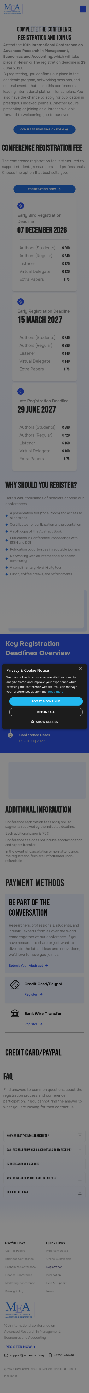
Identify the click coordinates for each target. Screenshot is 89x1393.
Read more (55, 691)
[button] (44, 721)
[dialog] (44, 696)
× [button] (80, 668)
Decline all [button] (46, 712)
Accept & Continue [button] (45, 701)
